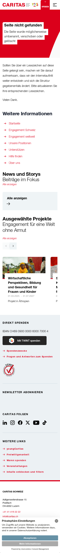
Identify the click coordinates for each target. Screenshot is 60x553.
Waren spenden (16, 461)
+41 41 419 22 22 (11, 511)
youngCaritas (15, 449)
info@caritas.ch (10, 516)
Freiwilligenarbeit (18, 455)
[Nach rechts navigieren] (13, 245)
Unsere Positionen (20, 143)
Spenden (45, 7)
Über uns (14, 163)
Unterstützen (16, 149)
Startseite (14, 123)
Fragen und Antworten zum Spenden (30, 357)
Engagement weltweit (22, 136)
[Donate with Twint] (25, 340)
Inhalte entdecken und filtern (25, 472)
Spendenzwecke (17, 351)
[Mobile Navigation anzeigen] (54, 4)
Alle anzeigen (10, 184)
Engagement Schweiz (22, 130)
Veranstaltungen (17, 466)
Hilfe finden (15, 156)
